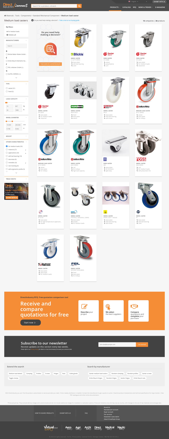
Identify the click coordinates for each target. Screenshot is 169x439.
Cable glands (73, 373)
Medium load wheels (15, 373)
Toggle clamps (13, 378)
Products (114, 7)
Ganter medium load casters (98, 373)
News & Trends (144, 7)
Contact (115, 133)
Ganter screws (147, 373)
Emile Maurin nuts (139, 378)
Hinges (56, 373)
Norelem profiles (132, 373)
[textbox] (54, 6)
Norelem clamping (117, 373)
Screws (47, 373)
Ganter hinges (125, 378)
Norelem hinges (111, 378)
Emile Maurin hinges (95, 378)
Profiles (38, 373)
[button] (16, 40)
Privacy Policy (34, 349)
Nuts (63, 373)
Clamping (29, 373)
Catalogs (126, 7)
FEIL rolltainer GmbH (15, 67)
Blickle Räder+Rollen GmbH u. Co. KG (17, 54)
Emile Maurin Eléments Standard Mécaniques (17, 61)
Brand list (107, 407)
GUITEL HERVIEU (14, 74)
